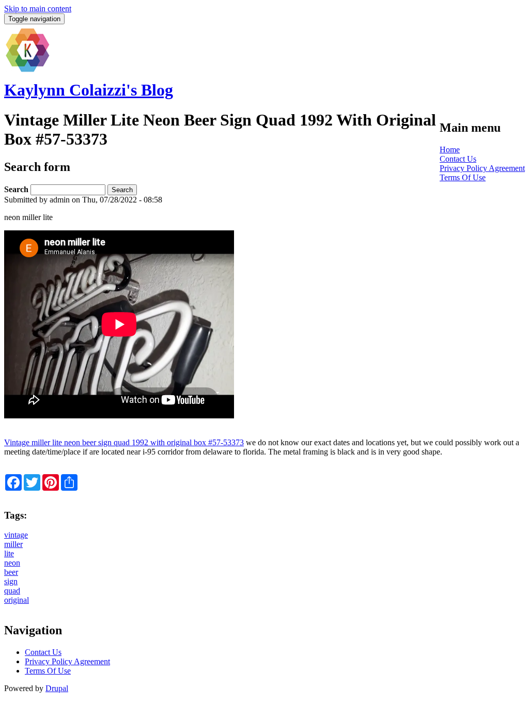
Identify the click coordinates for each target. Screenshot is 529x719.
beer (11, 572)
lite (9, 553)
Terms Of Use (463, 177)
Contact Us (458, 158)
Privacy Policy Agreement (482, 168)
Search (17, 189)
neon (12, 562)
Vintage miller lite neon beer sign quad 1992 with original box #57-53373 (124, 442)
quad (12, 590)
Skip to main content (37, 8)
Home (450, 149)
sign (11, 581)
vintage (16, 534)
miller (13, 544)
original (16, 600)
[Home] (27, 70)
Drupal (56, 688)
